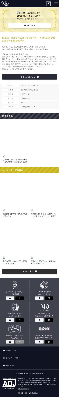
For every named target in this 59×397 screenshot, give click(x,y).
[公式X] (20, 298)
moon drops (5, 3)
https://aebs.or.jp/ (23, 388)
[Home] (10, 298)
